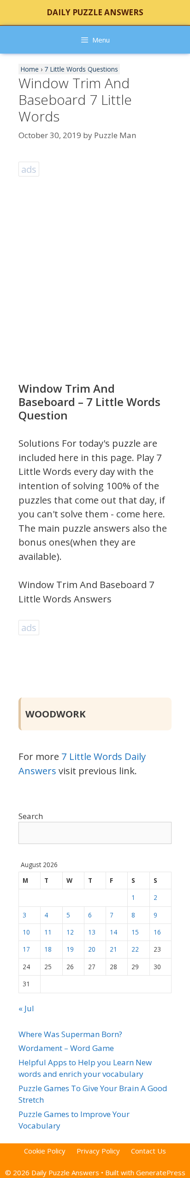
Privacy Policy (98, 1150)
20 (91, 949)
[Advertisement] (95, 274)
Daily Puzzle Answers (95, 12)
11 (48, 932)
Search (30, 816)
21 (113, 949)
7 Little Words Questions (81, 69)
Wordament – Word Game (66, 1048)
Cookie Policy (44, 1150)
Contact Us (148, 1150)
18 (48, 949)
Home (29, 69)
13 (91, 932)
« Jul (26, 1008)
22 (135, 949)
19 (70, 949)
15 (135, 932)
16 (157, 932)
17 (26, 949)
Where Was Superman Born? (70, 1034)
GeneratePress (160, 1172)
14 (113, 932)
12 (70, 932)
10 (26, 932)
